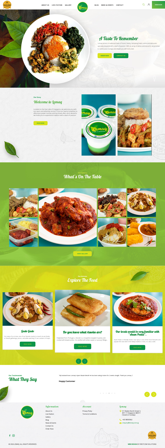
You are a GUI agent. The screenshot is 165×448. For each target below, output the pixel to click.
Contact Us (49, 426)
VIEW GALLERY (82, 254)
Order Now (49, 429)
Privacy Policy (87, 411)
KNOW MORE (40, 123)
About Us (49, 411)
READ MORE (28, 344)
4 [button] (109, 393)
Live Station (50, 414)
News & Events (51, 423)
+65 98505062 (127, 420)
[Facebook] (10, 435)
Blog (47, 420)
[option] (82, 217)
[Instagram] (13, 435)
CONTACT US (121, 55)
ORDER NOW (105, 55)
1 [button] (100, 393)
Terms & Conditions (89, 414)
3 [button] (106, 393)
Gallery (48, 417)
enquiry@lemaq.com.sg (130, 423)
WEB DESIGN (132, 444)
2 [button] (103, 393)
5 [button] (112, 393)
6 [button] (115, 393)
